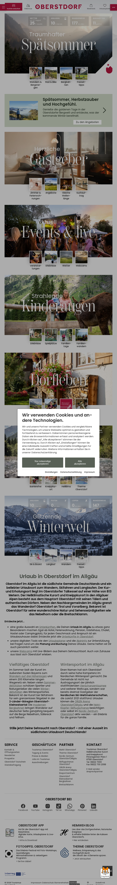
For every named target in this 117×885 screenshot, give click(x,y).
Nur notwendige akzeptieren (43, 462)
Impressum (89, 472)
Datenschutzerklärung (71, 472)
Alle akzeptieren (80, 462)
